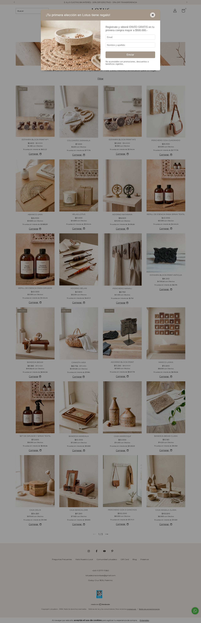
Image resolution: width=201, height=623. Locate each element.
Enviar (130, 54)
